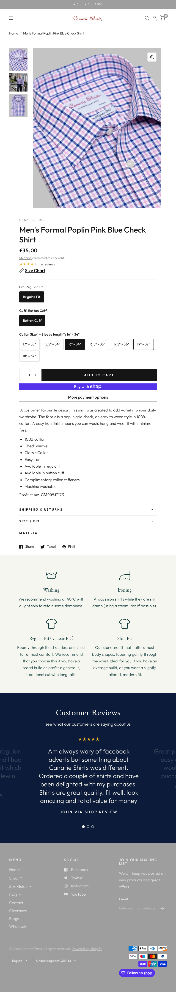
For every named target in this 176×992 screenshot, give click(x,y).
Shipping (25, 258)
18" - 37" (29, 356)
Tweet (51, 547)
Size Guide (18, 886)
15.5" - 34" (52, 344)
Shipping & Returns (41, 509)
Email (123, 899)
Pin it (71, 547)
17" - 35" (29, 344)
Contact (16, 902)
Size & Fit (29, 521)
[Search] (147, 18)
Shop (13, 878)
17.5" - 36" (121, 344)
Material (29, 533)
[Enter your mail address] (162, 908)
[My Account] (154, 18)
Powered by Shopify (87, 948)
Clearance (18, 910)
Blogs (14, 918)
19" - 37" (143, 344)
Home (13, 33)
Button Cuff (32, 320)
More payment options (88, 397)
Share (29, 547)
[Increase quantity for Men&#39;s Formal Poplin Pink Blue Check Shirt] (35, 375)
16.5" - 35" (97, 344)
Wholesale (18, 926)
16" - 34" (74, 344)
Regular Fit (31, 297)
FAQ (13, 894)
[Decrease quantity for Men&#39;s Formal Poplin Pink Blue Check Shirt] (22, 375)
